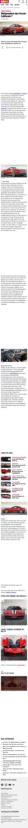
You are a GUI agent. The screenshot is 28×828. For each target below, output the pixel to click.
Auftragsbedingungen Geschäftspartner (10, 816)
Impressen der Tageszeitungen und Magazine (11, 821)
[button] (14, 683)
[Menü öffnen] (26, 4)
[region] (14, 613)
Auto (4, 7)
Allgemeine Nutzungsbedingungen (9, 795)
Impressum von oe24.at (6, 806)
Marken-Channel (11, 592)
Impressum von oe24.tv (6, 808)
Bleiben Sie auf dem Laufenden (8, 780)
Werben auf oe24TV (5, 803)
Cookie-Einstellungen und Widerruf (9, 800)
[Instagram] (6, 785)
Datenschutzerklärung (6, 797)
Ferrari (25, 93)
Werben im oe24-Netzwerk (7, 801)
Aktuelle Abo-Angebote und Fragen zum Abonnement (13, 820)
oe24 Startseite (4, 793)
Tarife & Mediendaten (6, 818)
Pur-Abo (3, 805)
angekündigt (16, 93)
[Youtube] (10, 785)
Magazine (16, 5)
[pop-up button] (23, 688)
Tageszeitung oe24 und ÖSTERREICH (10, 811)
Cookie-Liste (4, 798)
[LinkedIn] (14, 785)
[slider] (8, 688)
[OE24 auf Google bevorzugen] (22, 47)
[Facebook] (2, 785)
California (4, 109)
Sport (7, 5)
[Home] (1, 7)
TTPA (2, 823)
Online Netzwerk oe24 (6, 788)
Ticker (2, 5)
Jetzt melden (21, 665)
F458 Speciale (14, 373)
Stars (11, 5)
